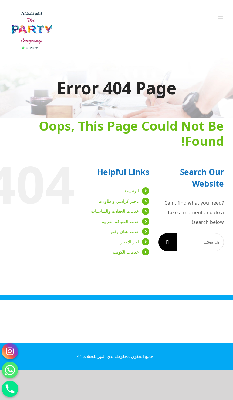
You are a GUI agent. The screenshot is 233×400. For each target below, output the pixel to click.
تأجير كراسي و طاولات (118, 201)
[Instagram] (10, 351)
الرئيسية (131, 191)
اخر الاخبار (129, 242)
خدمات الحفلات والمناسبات (115, 211)
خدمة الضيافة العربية (120, 221)
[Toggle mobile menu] (221, 17)
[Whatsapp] (10, 370)
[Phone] (10, 389)
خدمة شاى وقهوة (123, 231)
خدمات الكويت (126, 252)
